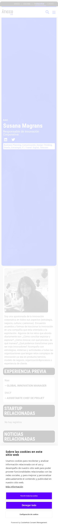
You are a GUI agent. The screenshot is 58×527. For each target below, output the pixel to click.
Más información (14, 486)
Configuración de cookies (29, 514)
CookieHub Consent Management (34, 522)
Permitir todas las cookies (29, 496)
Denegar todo (29, 505)
